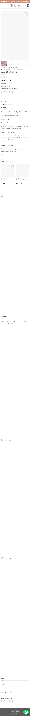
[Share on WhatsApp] (2, 92)
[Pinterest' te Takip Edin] (14, 701)
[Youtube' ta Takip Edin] (17, 701)
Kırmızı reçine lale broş (21, 179)
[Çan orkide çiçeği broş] (7, 170)
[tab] (15, 101)
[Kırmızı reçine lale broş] (22, 170)
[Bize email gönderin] (11, 701)
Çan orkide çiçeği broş (6, 179)
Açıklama (4, 101)
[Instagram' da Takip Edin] (5, 701)
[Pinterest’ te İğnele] (14, 92)
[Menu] (2, 5)
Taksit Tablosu (5, 107)
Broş (16, 67)
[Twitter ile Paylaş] (8, 92)
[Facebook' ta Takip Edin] (2, 701)
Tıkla (2, 154)
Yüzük (15, 88)
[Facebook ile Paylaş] (5, 92)
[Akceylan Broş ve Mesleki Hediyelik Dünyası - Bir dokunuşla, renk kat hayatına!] (14, 5)
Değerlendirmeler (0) (7, 104)
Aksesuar (11, 67)
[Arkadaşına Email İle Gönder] (11, 92)
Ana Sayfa (4, 67)
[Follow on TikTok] (8, 701)
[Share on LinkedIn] (17, 92)
